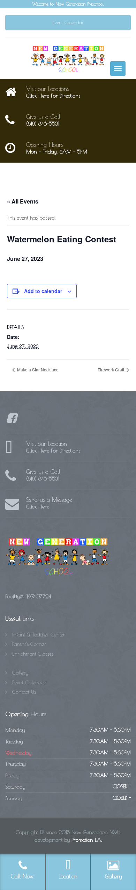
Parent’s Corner (29, 644)
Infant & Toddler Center (38, 635)
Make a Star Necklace (37, 369)
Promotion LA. (86, 840)
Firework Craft (111, 369)
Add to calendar (43, 290)
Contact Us (24, 692)
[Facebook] (11, 420)
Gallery (20, 673)
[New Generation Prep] (68, 59)
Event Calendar (68, 22)
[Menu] (118, 68)
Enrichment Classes (32, 654)
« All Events (22, 201)
